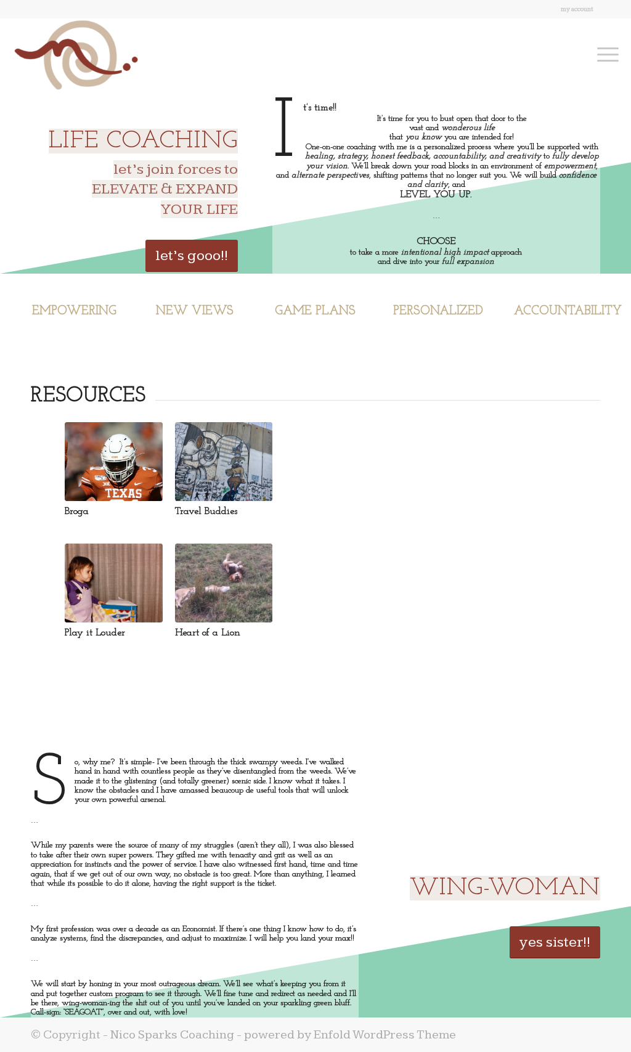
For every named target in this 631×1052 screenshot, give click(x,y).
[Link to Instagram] (609, 9)
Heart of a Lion (207, 633)
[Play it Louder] (113, 583)
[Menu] (604, 54)
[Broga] (113, 461)
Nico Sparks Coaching (172, 1034)
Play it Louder (95, 633)
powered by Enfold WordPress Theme (350, 1034)
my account (577, 9)
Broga (77, 511)
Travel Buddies (206, 511)
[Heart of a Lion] (223, 583)
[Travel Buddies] (223, 461)
